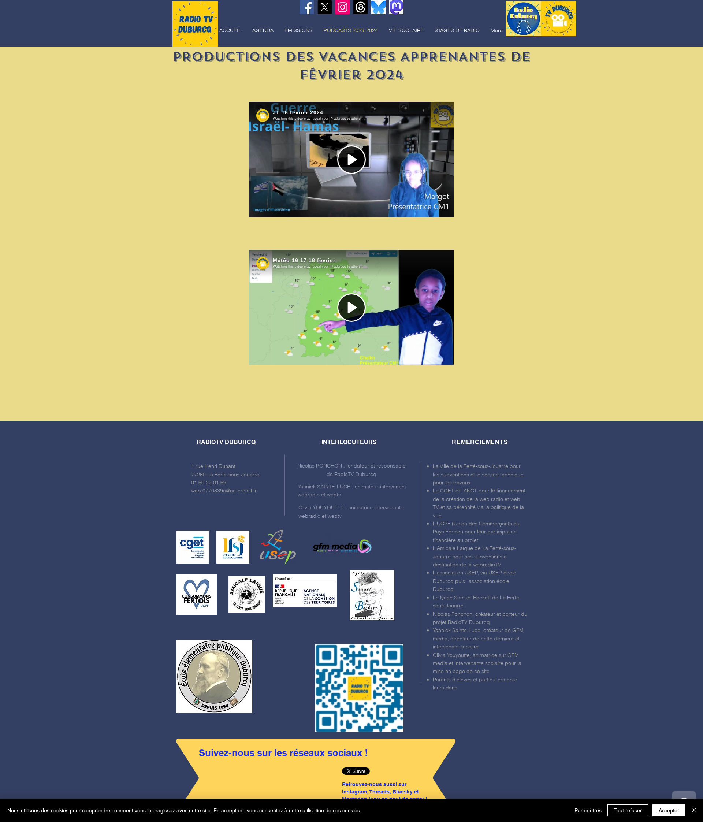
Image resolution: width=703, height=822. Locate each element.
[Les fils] (360, 7)
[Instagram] (342, 7)
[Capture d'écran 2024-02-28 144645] (378, 7)
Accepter (669, 810)
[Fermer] (694, 810)
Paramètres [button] (588, 810)
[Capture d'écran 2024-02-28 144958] (396, 7)
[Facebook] (307, 7)
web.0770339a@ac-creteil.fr (224, 490)
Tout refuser (628, 810)
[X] (324, 7)
